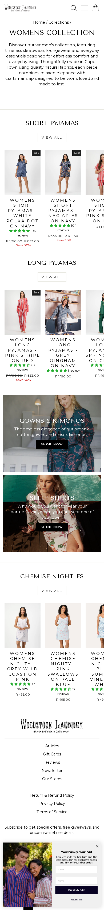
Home (39, 22)
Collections (59, 22)
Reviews (52, 762)
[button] (19, 231)
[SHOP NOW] (52, 433)
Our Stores (52, 778)
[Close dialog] (97, 846)
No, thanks (76, 899)
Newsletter (52, 770)
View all (52, 137)
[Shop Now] (52, 513)
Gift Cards (52, 754)
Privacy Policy (52, 803)
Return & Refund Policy (52, 795)
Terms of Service (52, 811)
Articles (52, 745)
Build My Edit (76, 889)
